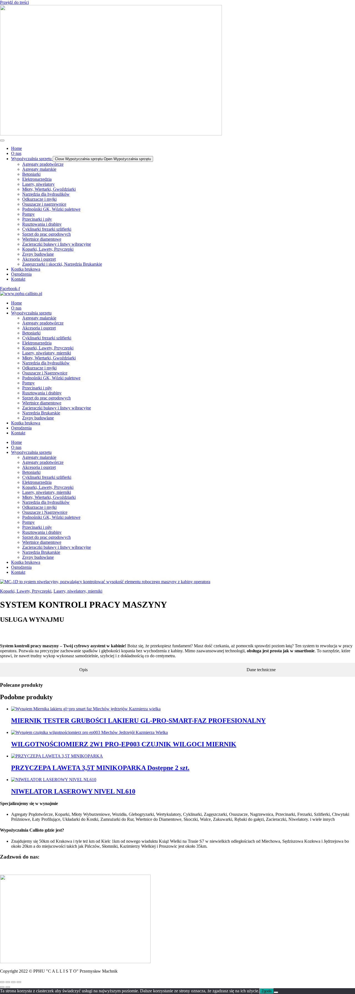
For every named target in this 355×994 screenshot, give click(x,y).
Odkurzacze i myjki (39, 368)
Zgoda (267, 991)
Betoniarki (31, 333)
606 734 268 (11, 636)
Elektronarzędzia (37, 343)
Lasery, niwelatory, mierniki (46, 353)
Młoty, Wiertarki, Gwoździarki (49, 358)
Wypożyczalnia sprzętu (31, 313)
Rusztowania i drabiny (42, 393)
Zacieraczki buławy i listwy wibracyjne (56, 408)
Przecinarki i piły (37, 388)
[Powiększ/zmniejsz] (2, 982)
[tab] (83, 670)
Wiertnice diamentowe (41, 403)
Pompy (28, 383)
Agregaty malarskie (39, 318)
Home (16, 303)
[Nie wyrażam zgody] (276, 992)
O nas (16, 308)
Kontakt (18, 433)
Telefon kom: (12, 631)
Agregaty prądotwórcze (43, 323)
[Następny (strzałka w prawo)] (8, 987)
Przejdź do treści (14, 2)
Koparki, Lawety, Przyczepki (47, 348)
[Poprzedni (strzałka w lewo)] (2, 987)
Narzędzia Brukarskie (41, 413)
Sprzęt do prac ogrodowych (46, 398)
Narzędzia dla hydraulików (46, 363)
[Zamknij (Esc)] (19, 982)
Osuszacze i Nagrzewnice (44, 373)
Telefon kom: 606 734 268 (23, 867)
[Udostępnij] (13, 982)
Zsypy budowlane (38, 418)
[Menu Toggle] (2, 140)
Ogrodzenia (21, 428)
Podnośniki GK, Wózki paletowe (51, 378)
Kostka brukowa (25, 423)
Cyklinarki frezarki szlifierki (46, 338)
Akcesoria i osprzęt (39, 328)
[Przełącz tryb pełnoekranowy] (8, 982)
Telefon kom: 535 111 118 (70, 867)
